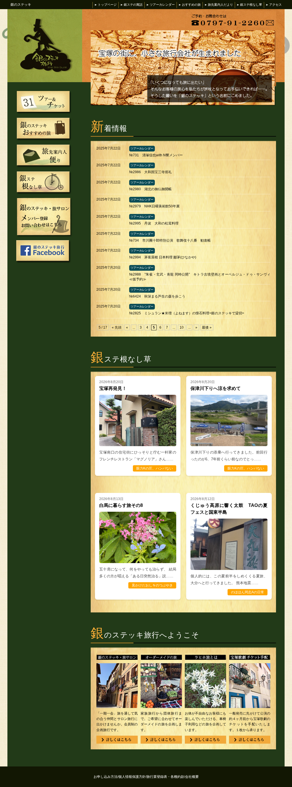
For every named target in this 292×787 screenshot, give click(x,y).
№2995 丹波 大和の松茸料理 (154, 223)
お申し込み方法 (106, 777)
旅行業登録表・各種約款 (166, 777)
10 (182, 327)
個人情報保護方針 (132, 777)
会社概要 (192, 777)
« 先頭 (116, 327)
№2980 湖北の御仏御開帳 (150, 189)
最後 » (207, 327)
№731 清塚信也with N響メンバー (156, 155)
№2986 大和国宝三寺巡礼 (150, 172)
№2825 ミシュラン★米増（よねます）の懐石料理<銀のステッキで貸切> (186, 313)
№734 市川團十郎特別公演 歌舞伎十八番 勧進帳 (170, 240)
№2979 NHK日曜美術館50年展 (154, 206)
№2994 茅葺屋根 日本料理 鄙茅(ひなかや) (162, 257)
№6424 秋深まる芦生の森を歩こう (157, 296)
